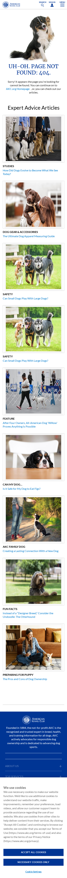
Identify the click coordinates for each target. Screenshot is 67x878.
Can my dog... (12, 484)
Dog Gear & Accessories (20, 231)
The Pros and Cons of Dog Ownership (25, 679)
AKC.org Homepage (18, 88)
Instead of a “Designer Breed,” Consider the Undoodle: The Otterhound (28, 614)
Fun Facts (10, 608)
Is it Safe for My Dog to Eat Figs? (21, 488)
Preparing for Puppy (18, 674)
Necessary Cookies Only (33, 862)
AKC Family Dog (14, 546)
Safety (8, 294)
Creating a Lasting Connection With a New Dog (30, 550)
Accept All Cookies (33, 852)
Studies (8, 166)
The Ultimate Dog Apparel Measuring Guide (29, 236)
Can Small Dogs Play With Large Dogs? (25, 298)
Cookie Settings (33, 871)
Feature (9, 418)
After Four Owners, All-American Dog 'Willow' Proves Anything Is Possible (30, 424)
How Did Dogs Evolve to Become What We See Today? (30, 172)
